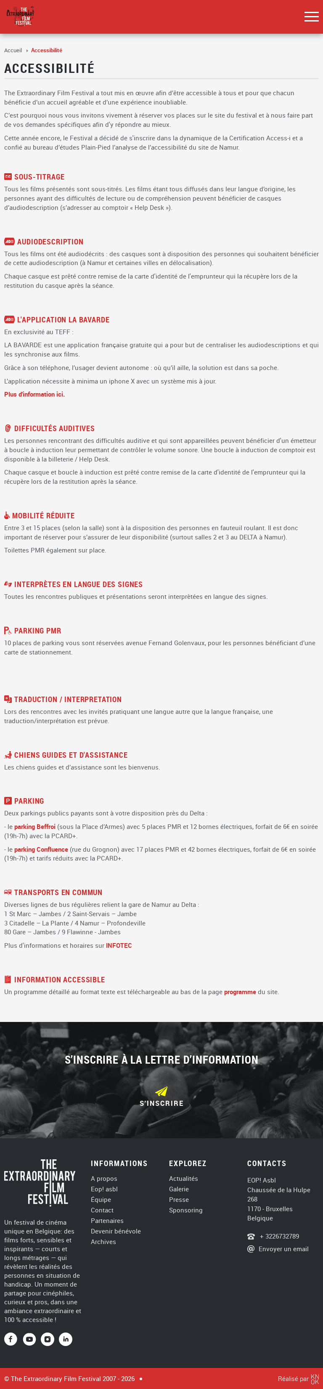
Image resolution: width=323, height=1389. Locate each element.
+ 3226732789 (278, 1236)
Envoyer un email (284, 1248)
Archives (103, 1242)
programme (240, 991)
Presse (179, 1199)
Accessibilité (46, 50)
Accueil (13, 50)
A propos (104, 1178)
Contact (102, 1210)
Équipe (101, 1199)
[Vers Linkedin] (65, 1340)
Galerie (179, 1189)
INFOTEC (119, 945)
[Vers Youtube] (32, 1340)
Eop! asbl (104, 1189)
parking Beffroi (35, 826)
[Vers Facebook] (13, 1340)
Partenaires (107, 1220)
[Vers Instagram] (47, 1340)
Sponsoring (186, 1210)
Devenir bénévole (116, 1231)
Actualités (183, 1178)
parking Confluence (41, 849)
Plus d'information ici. (34, 394)
